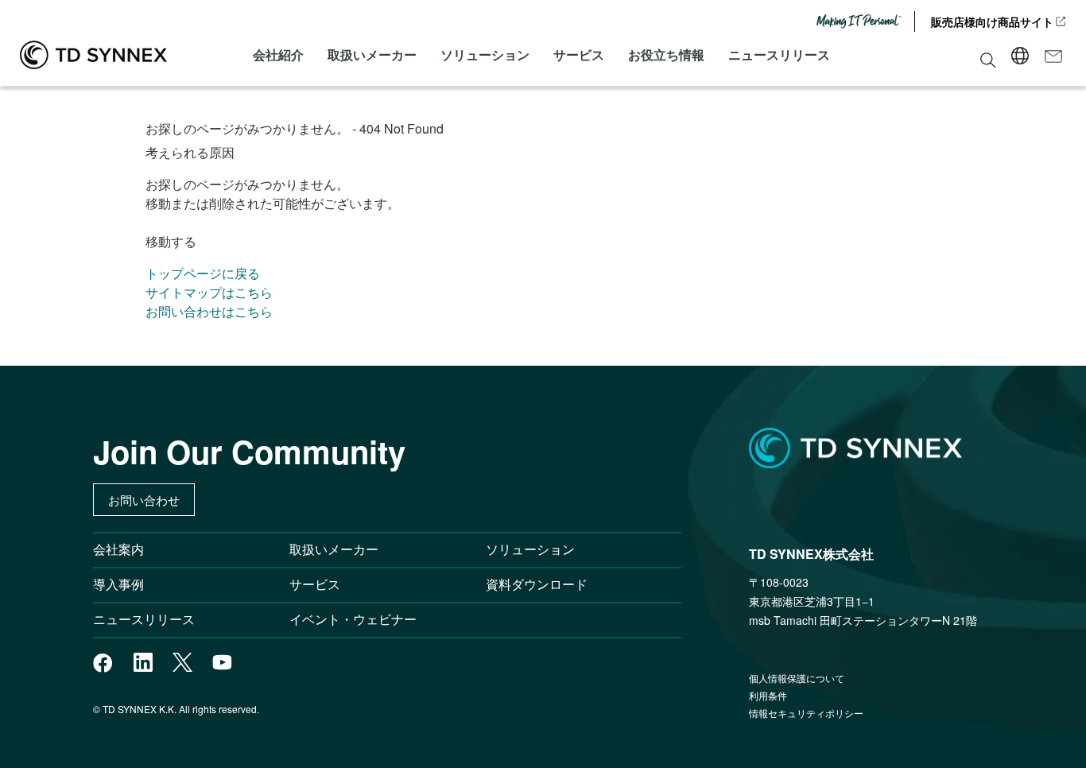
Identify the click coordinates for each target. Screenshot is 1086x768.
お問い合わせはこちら (209, 311)
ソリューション (484, 54)
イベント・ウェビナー (353, 619)
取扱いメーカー (372, 54)
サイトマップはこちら (209, 292)
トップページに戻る (202, 273)
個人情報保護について (796, 678)
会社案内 (118, 549)
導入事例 (118, 584)
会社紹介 (278, 54)
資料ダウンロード (537, 584)
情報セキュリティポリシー (806, 713)
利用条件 (768, 695)
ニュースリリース (779, 54)
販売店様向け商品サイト (992, 21)
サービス (578, 54)
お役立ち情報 (666, 54)
